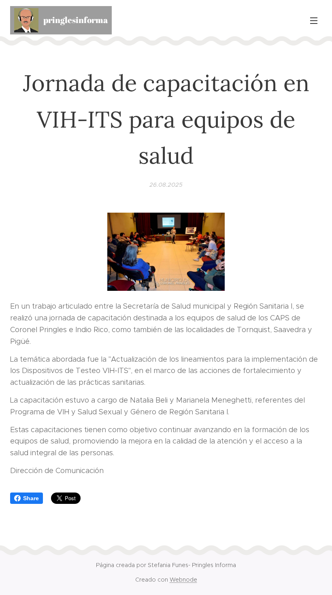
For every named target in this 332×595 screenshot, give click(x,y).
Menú (314, 20)
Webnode (183, 579)
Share (31, 498)
